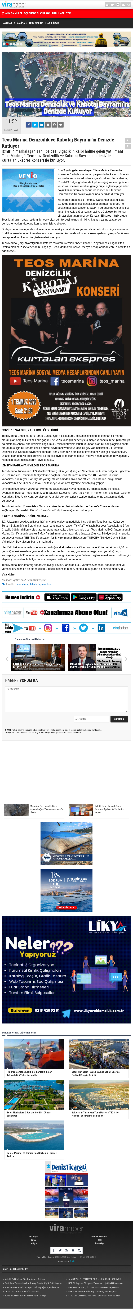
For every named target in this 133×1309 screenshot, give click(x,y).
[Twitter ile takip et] (60, 1250)
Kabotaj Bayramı (38, 584)
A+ (128, 140)
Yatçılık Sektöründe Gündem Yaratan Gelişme (25, 1279)
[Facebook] (29, 125)
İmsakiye (99, 1243)
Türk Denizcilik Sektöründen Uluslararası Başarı (26, 1295)
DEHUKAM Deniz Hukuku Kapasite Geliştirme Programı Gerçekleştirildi (91, 1292)
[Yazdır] (54, 125)
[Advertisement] (66, 774)
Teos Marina (22, 584)
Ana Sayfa (33, 1236)
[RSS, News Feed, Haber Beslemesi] (66, 1250)
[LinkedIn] (41, 125)
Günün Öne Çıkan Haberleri (15, 1269)
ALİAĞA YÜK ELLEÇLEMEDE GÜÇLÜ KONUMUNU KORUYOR (94, 1279)
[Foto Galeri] (118, 4)
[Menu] (107, 4)
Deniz (50, 584)
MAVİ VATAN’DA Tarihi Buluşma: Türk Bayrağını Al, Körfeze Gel (32, 1287)
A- (128, 146)
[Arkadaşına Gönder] (48, 125)
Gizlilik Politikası (99, 1236)
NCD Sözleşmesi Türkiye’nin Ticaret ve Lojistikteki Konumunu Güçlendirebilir (94, 1283)
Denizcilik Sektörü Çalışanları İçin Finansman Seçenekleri (93, 1287)
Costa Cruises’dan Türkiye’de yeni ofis (22, 1291)
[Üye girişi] (73, 1250)
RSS (100, 1240)
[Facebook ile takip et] (53, 1250)
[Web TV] (112, 4)
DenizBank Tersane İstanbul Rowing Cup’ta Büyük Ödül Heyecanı (43, 13)
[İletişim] (123, 4)
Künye (33, 1240)
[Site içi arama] (128, 4)
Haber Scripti (63, 1261)
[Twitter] (35, 125)
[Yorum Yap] (61, 125)
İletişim (33, 1243)
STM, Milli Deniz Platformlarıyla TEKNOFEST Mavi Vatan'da (94, 1295)
